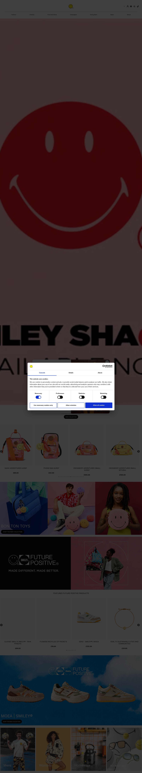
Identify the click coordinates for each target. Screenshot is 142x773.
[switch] (60, 397)
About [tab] (100, 373)
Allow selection (71, 405)
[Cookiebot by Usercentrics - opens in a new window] (103, 366)
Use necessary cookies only (43, 405)
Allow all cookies (99, 405)
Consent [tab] (42, 373)
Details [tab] (71, 373)
